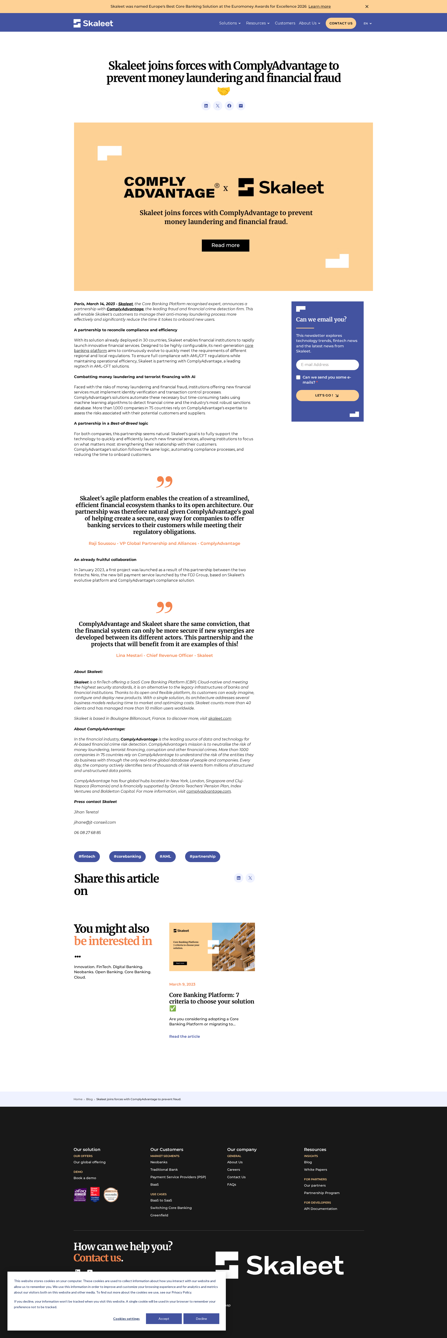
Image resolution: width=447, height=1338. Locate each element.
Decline (201, 1319)
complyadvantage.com (208, 791)
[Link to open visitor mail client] (241, 105)
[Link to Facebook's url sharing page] (229, 105)
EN (366, 23)
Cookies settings (126, 1319)
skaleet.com (219, 718)
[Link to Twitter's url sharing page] (217, 105)
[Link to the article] (212, 947)
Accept (164, 1319)
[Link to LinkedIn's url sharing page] (206, 105)
